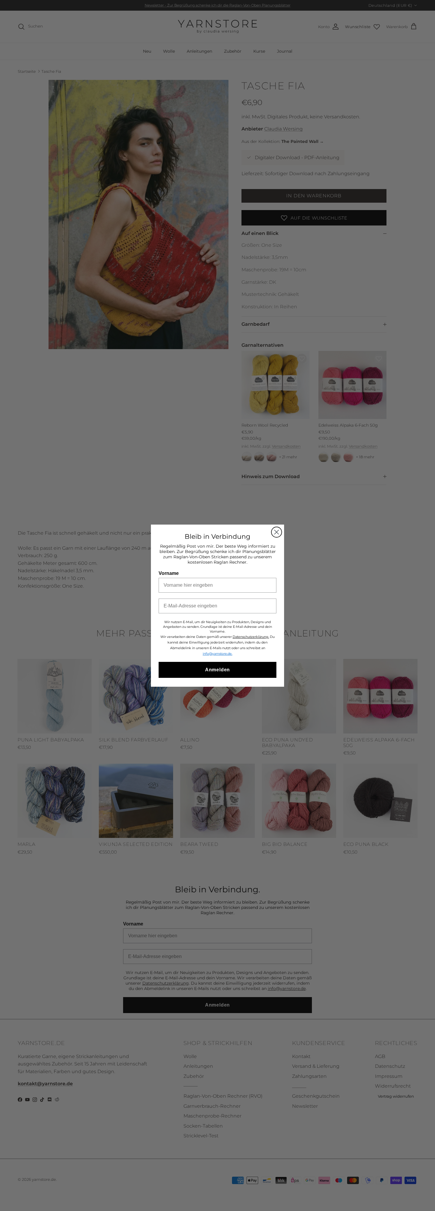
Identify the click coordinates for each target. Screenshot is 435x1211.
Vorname (169, 573)
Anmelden (217, 669)
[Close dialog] (276, 532)
